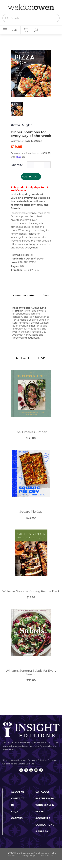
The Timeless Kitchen (31, 432)
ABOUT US (18, 791)
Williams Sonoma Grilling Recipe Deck (31, 591)
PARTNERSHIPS (45, 798)
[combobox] (31, 18)
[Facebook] (21, 770)
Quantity (16, 165)
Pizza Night (21, 125)
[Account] (36, 30)
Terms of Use (47, 855)
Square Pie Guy (31, 512)
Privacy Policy (28, 855)
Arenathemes (40, 853)
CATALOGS (42, 791)
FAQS (14, 811)
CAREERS (17, 818)
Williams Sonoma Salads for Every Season (31, 672)
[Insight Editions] (31, 7)
